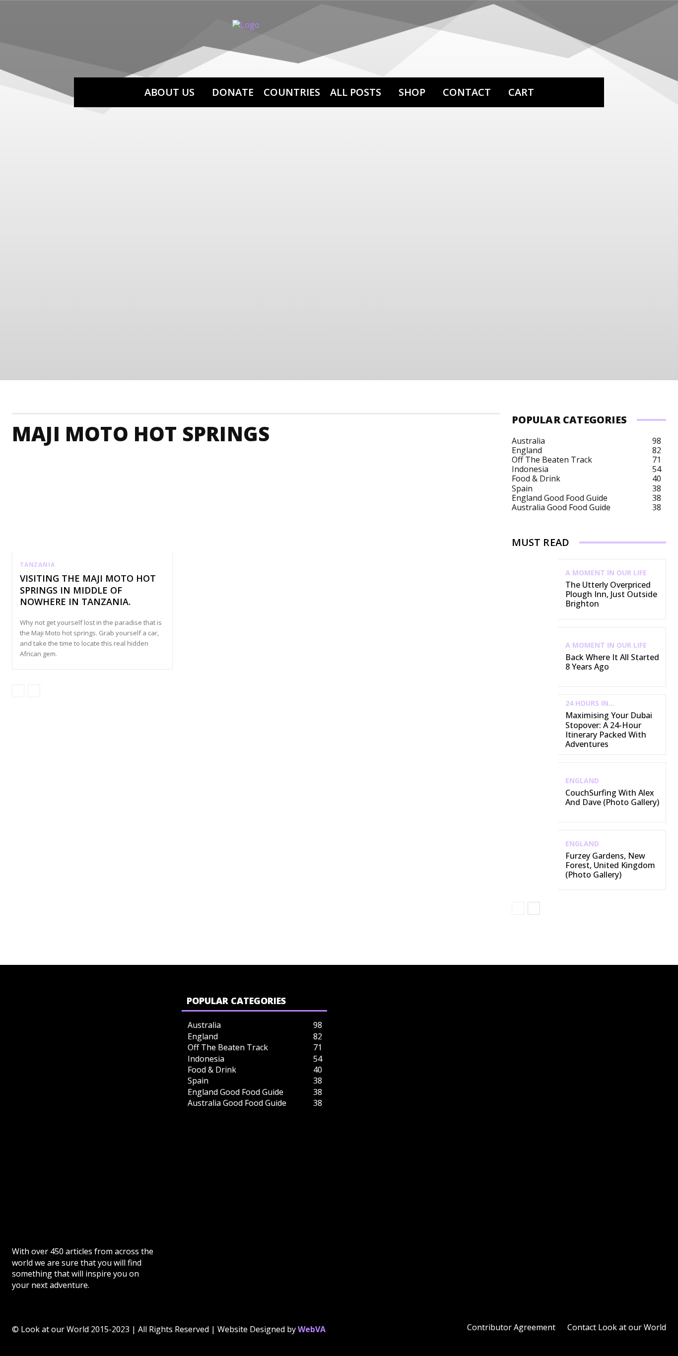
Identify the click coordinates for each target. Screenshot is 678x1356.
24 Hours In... (589, 703)
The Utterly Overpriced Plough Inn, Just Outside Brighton (611, 594)
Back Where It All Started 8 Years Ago (612, 662)
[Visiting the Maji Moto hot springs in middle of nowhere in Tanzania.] (92, 504)
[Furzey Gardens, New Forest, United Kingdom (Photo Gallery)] (535, 860)
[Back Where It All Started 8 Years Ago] (535, 657)
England (582, 780)
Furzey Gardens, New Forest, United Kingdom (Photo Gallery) (610, 865)
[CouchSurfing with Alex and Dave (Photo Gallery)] (535, 792)
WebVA (312, 1329)
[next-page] (534, 908)
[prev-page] (18, 690)
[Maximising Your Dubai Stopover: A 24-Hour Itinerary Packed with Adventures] (535, 724)
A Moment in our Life (606, 572)
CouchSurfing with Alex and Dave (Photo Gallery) (612, 797)
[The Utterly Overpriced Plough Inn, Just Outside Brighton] (535, 589)
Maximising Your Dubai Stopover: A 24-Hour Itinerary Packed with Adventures (608, 729)
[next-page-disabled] (34, 690)
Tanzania (37, 565)
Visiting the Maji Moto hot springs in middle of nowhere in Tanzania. (88, 590)
